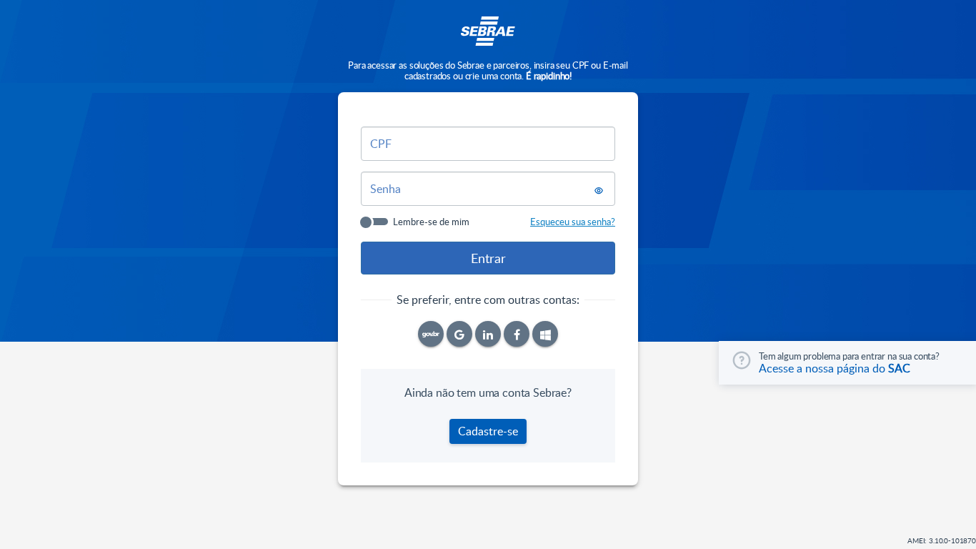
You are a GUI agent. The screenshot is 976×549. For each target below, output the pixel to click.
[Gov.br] (431, 334)
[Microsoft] (545, 334)
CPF (381, 143)
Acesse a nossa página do (834, 368)
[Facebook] (516, 334)
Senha (385, 188)
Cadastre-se (488, 431)
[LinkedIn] (488, 334)
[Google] (459, 334)
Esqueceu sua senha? (572, 221)
